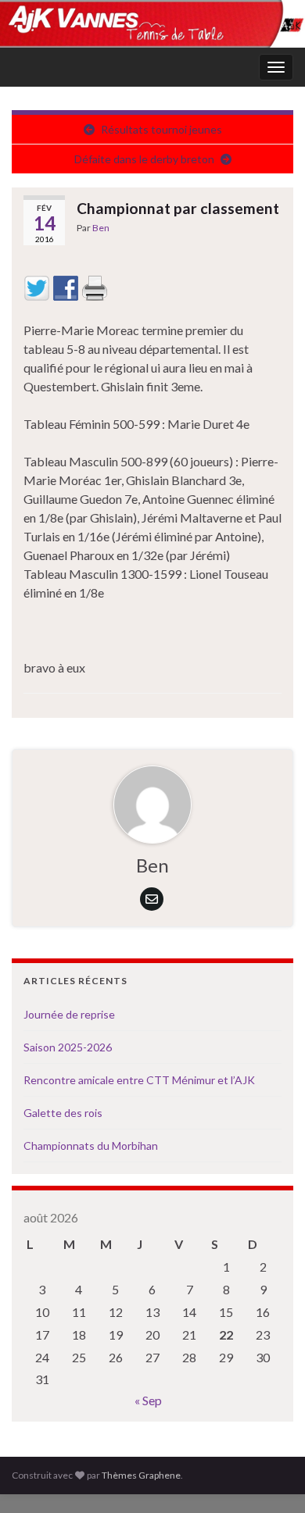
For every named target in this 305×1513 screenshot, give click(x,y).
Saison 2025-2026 (67, 1047)
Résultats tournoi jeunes (161, 129)
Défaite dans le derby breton (144, 159)
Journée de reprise (69, 1014)
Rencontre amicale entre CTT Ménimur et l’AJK (139, 1080)
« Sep (148, 1400)
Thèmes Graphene (141, 1475)
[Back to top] (269, 1477)
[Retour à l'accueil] (152, 24)
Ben (100, 228)
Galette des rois (62, 1112)
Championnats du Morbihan (90, 1145)
